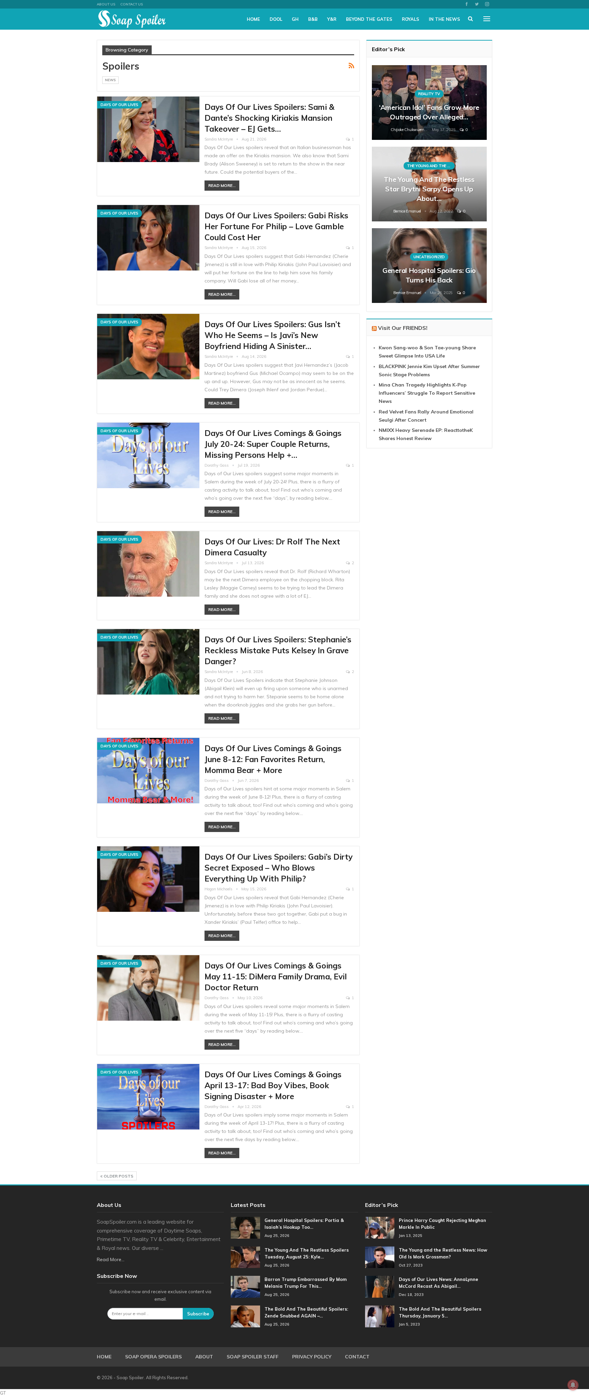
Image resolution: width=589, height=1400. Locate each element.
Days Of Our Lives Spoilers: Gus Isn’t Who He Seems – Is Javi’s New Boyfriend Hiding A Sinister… (273, 335)
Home (253, 19)
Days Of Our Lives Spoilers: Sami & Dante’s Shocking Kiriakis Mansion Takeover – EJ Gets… (269, 118)
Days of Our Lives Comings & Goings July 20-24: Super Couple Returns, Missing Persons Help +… (273, 444)
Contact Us (131, 4)
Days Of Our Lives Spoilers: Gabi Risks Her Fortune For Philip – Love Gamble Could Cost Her (276, 226)
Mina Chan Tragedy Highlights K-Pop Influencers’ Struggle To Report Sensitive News (427, 393)
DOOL (276, 19)
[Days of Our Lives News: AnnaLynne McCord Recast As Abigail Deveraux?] (379, 1287)
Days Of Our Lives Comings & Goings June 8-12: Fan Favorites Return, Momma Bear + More (273, 759)
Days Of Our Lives (119, 104)
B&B (313, 19)
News (110, 80)
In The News (444, 19)
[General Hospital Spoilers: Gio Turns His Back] (429, 265)
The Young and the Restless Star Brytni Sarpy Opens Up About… (429, 189)
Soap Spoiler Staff (252, 1357)
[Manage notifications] (573, 1385)
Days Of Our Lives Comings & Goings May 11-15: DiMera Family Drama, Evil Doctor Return (276, 976)
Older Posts (118, 1176)
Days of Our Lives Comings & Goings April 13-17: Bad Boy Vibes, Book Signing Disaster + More (273, 1085)
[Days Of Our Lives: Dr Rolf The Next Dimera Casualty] (148, 564)
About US (106, 4)
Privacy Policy (311, 1357)
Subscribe (198, 1313)
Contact (357, 1357)
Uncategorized (429, 256)
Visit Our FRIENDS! (402, 327)
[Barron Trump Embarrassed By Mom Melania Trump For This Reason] (245, 1287)
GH (295, 19)
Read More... (222, 185)
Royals (410, 19)
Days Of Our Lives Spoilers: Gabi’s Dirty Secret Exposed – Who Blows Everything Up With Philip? (278, 868)
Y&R (331, 19)
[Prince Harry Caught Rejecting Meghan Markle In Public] (379, 1228)
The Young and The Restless (431, 165)
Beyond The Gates (369, 19)
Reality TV (429, 93)
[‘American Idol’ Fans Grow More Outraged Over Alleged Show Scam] (429, 102)
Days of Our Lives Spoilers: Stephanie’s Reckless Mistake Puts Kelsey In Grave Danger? (278, 650)
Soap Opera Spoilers (153, 1357)
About (204, 1357)
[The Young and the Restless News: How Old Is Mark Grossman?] (379, 1257)
